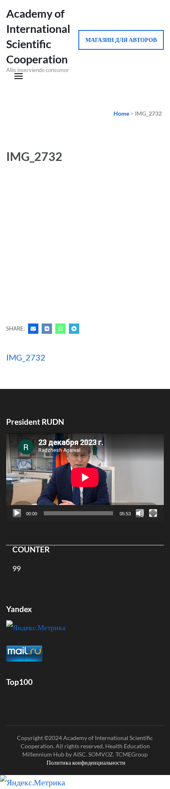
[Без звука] (140, 513)
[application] (85, 477)
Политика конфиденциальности (86, 762)
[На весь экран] (153, 513)
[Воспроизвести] (17, 513)
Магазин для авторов (121, 39)
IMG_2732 (25, 357)
